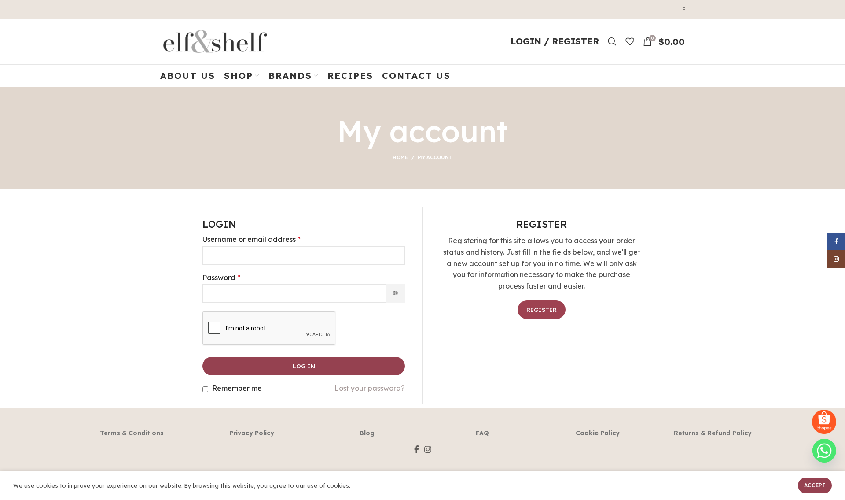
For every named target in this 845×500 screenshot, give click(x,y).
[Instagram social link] (428, 449)
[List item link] (132, 433)
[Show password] (395, 293)
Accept (815, 485)
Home (400, 157)
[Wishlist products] (630, 41)
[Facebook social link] (416, 449)
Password (221, 278)
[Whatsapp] (824, 451)
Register (541, 309)
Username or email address (251, 239)
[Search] (612, 41)
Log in (304, 366)
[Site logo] (215, 40)
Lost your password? (369, 388)
